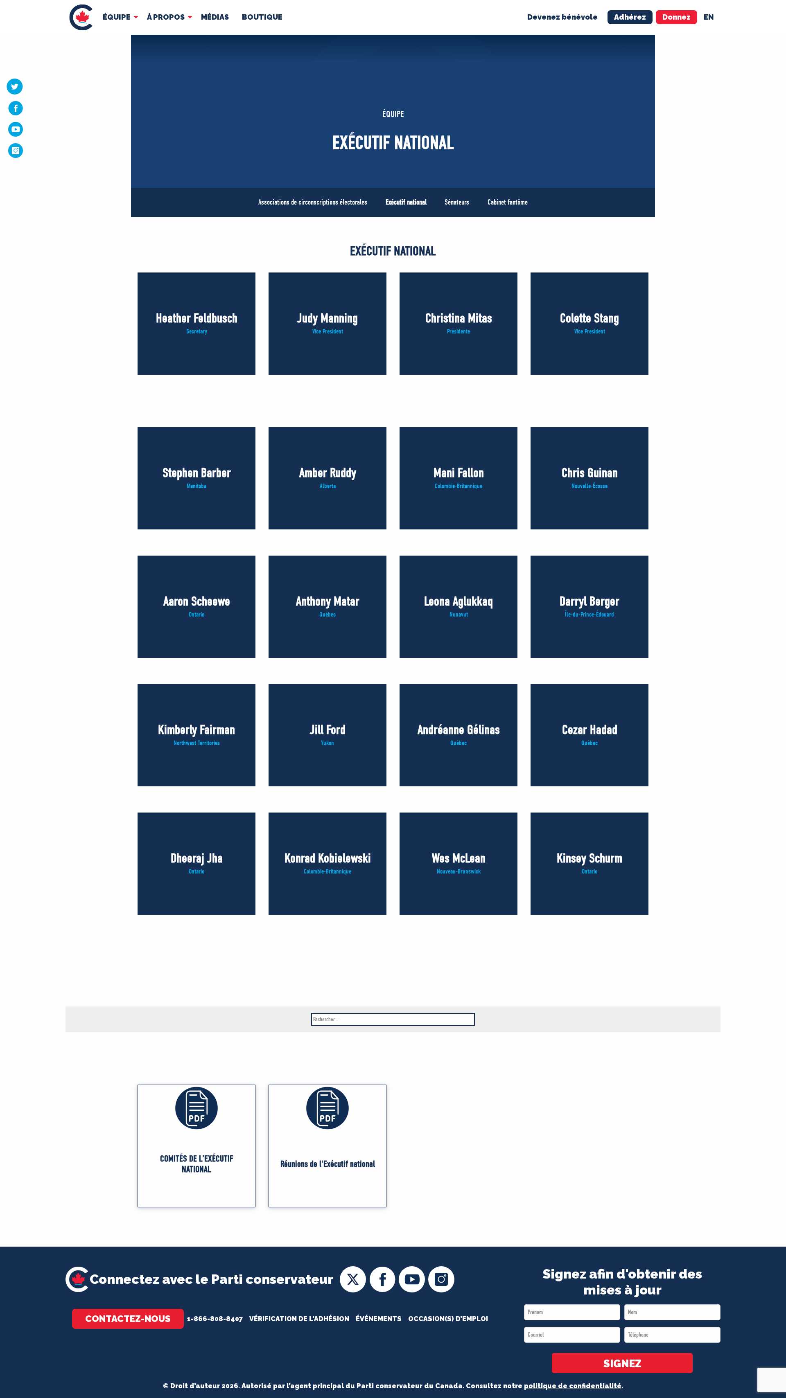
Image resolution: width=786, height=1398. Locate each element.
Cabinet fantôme (508, 202)
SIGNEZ (622, 1363)
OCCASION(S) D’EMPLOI (448, 1319)
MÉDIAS (215, 17)
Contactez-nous (128, 1318)
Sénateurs (457, 202)
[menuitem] (81, 17)
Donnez (676, 17)
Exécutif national (406, 202)
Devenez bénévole (562, 17)
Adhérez (630, 17)
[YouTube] (15, 129)
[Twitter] (15, 86)
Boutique (262, 17)
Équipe (117, 17)
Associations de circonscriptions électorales (312, 202)
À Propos (166, 17)
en (709, 17)
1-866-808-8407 (215, 1319)
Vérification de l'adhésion (299, 1319)
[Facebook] (15, 108)
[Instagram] (15, 150)
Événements (379, 1319)
